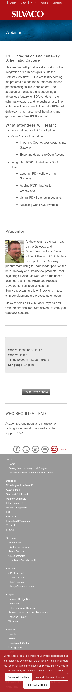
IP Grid (10, 530)
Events (12, 634)
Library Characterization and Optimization (30, 472)
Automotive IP (13, 489)
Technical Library (17, 617)
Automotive (14, 542)
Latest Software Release (21, 608)
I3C (8, 512)
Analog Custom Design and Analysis (28, 468)
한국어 (33, 2)
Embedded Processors (18, 521)
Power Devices (16, 551)
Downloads (14, 603)
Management (15, 647)
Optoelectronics (16, 556)
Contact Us (57, 2)
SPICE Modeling (17, 573)
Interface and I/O (15, 503)
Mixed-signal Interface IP (19, 485)
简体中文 (44, 2)
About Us (11, 629)
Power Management (16, 507)
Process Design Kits (19, 599)
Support (10, 594)
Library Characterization (21, 586)
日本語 (23, 2)
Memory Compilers (16, 498)
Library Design (16, 582)
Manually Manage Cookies (50, 676)
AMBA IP (11, 516)
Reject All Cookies (36, 684)
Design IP (11, 480)
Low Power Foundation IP (22, 560)
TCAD (11, 463)
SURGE (12, 638)
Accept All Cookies (18, 676)
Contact (55, 449)
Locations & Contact (19, 643)
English (13, 2)
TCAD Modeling (16, 577)
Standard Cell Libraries (18, 494)
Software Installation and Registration (28, 612)
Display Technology (18, 547)
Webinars (13, 621)
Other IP (10, 525)
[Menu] (55, 14)
